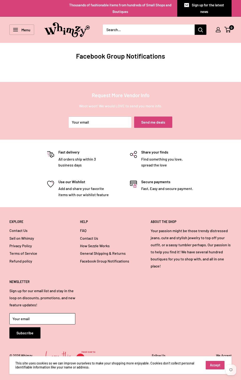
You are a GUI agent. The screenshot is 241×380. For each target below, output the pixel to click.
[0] (228, 29)
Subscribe (24, 333)
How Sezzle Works (95, 245)
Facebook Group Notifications (104, 261)
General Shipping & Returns (103, 253)
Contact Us (18, 230)
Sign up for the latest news (208, 8)
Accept (215, 365)
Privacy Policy (20, 245)
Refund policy (20, 261)
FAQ (83, 230)
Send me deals (153, 122)
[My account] (218, 29)
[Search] (200, 29)
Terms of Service (23, 253)
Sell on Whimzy (21, 238)
